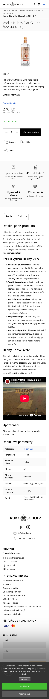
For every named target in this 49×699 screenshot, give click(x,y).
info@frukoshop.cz (27, 533)
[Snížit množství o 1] (6, 132)
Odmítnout (24, 693)
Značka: (10, 103)
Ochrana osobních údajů (14, 610)
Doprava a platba (10, 588)
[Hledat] (34, 4)
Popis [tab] (9, 216)
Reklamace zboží (10, 603)
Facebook (21, 527)
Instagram (28, 527)
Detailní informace (11, 94)
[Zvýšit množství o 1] (16, 132)
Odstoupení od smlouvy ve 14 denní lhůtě (22, 606)
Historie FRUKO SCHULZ (13, 580)
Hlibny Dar (28, 449)
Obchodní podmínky (12, 591)
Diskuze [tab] (22, 216)
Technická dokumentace (14, 595)
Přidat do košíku (31, 132)
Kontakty (7, 584)
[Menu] (44, 4)
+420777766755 (27, 538)
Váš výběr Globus (10, 599)
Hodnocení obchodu (12, 614)
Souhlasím (24, 686)
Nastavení (25, 679)
